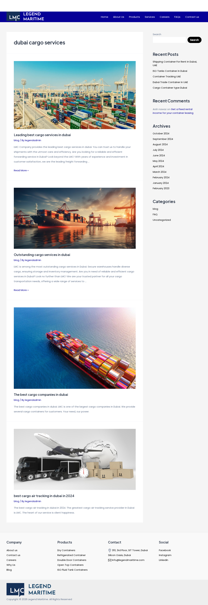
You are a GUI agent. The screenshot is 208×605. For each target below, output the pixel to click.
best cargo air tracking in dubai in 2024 (44, 496)
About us (11, 550)
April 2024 (158, 166)
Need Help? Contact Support (155, 4)
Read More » (21, 170)
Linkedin (163, 560)
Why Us (10, 565)
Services (150, 17)
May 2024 (158, 161)
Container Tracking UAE (167, 76)
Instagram (165, 555)
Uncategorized (162, 220)
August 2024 (160, 144)
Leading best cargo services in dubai (43, 135)
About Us (118, 17)
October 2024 (161, 133)
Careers (164, 17)
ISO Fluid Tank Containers (72, 569)
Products (134, 17)
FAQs (177, 17)
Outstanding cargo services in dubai (42, 255)
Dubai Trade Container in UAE (170, 82)
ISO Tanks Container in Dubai (170, 71)
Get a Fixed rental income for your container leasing (173, 111)
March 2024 (159, 172)
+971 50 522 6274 (155, 9)
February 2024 (161, 177)
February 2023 (161, 188)
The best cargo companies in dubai (41, 394)
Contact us (192, 17)
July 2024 (158, 150)
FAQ (155, 214)
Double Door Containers (71, 560)
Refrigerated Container (71, 555)
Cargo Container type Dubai (170, 87)
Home (104, 17)
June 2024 (159, 155)
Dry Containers (66, 550)
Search (157, 34)
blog (16, 140)
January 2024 (161, 183)
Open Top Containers (70, 565)
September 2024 (163, 139)
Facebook (165, 550)
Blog (9, 569)
